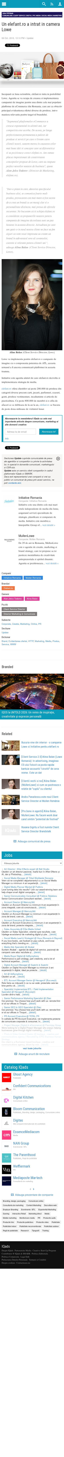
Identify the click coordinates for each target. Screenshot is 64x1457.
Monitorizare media (27, 1217)
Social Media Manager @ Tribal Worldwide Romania (28, 878)
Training (45, 1230)
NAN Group (21, 1143)
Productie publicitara (25, 1222)
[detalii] (27, 874)
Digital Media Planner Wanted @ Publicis (23, 886)
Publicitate (17, 1078)
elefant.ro (6, 388)
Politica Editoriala (40, 1253)
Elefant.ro (8, 588)
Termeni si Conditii (37, 1259)
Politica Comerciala (10, 1256)
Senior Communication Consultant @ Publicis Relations (30, 895)
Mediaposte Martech (27, 1178)
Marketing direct (35, 1213)
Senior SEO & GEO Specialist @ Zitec (22, 1007)
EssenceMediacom (26, 1132)
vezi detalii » (48, 525)
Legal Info (25, 1256)
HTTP (30, 641)
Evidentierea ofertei (18, 641)
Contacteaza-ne (23, 1262)
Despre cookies (8, 1262)
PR (39, 623)
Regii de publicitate (29, 1158)
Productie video (42, 1222)
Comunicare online (20, 1101)
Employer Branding (10, 1209)
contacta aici (14, 482)
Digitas (18, 1120)
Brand (4, 641)
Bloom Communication (29, 1109)
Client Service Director (14, 609)
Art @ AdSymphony (13, 973)
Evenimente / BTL (20, 1147)
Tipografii (35, 1230)
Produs (56, 641)
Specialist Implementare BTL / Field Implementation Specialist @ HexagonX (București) (27, 990)
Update (30, 38)
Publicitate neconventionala (30, 1226)
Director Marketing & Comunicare (19, 613)
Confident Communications (32, 1086)
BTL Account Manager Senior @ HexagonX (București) (30, 980)
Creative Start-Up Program (44, 1250)
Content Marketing (33, 1205)
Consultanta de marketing (23, 1181)
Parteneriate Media (23, 1250)
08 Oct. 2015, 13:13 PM (13, 38)
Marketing (25, 623)
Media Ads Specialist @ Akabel (19, 947)
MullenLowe (26, 535)
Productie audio (49, 1217)
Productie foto (8, 1222)
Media (48, 641)
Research (25, 1230)
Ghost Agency (22, 1074)
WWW (13, 644)
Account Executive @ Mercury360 (20, 920)
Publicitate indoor (9, 1226)
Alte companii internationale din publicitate (29, 1124)
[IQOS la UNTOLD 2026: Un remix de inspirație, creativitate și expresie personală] (32, 696)
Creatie (15, 623)
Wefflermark (21, 1166)
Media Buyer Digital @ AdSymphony (21, 956)
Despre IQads (7, 1250)
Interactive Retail (19, 1213)
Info (7, 438)
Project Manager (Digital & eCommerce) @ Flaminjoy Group (32, 1025)
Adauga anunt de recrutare (34, 1053)
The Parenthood (24, 1155)
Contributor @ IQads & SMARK (16, 1253)
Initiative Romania (30, 497)
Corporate (6, 623)
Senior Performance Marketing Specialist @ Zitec (27, 998)
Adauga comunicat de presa (33, 841)
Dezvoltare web (50, 1205)
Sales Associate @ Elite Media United (22, 929)
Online (34, 623)
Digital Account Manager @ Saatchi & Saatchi (26, 964)
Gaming (6, 1213)
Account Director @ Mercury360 (19, 902)
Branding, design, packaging (33, 1112)
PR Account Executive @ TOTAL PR (21, 1016)
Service (5, 644)
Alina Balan (32, 598)
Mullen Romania (37, 539)
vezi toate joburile (32, 1048)
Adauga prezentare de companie (33, 1195)
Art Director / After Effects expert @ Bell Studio (26, 869)
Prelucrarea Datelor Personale (15, 1259)
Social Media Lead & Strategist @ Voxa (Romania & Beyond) (33, 938)
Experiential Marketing (47, 1209)
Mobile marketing (9, 1217)
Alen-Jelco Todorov (13, 598)
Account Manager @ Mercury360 (19, 911)
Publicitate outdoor (51, 1226)
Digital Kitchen (23, 1097)
